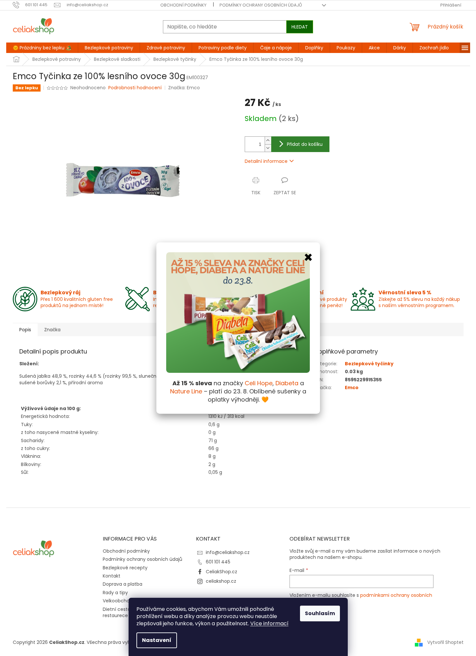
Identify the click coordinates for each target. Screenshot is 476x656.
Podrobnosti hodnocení (135, 88)
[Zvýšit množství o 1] (268, 140)
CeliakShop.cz (221, 571)
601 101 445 (218, 562)
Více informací (269, 623)
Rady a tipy (115, 592)
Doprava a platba (122, 584)
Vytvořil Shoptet (445, 642)
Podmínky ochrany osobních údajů (261, 5)
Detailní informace (266, 161)
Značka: (184, 87)
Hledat (299, 27)
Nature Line (186, 391)
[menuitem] (42, 48)
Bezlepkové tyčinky (369, 363)
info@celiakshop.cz (228, 552)
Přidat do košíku (305, 144)
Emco (352, 387)
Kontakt (111, 576)
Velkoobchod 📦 (121, 600)
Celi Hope (259, 383)
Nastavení (156, 640)
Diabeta (286, 383)
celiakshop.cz (221, 581)
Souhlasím (320, 613)
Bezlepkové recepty (125, 567)
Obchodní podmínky (183, 5)
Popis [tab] (25, 329)
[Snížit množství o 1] (268, 148)
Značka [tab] (52, 329)
